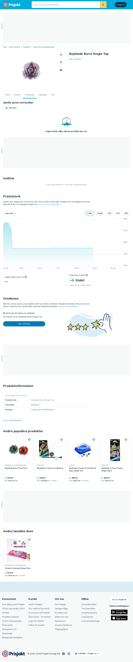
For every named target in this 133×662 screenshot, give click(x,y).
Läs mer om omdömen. (68, 306)
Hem (5, 47)
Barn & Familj (15, 47)
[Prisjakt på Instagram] (68, 653)
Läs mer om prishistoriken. (49, 204)
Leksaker (26, 47)
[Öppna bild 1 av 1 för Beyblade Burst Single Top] (30, 71)
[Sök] (103, 4)
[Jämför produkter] (61, 70)
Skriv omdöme (75, 59)
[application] (66, 244)
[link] (18, 459)
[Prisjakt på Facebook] (63, 653)
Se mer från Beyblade (12, 420)
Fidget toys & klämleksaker (44, 47)
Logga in (121, 4)
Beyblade (35, 405)
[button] (61, 54)
